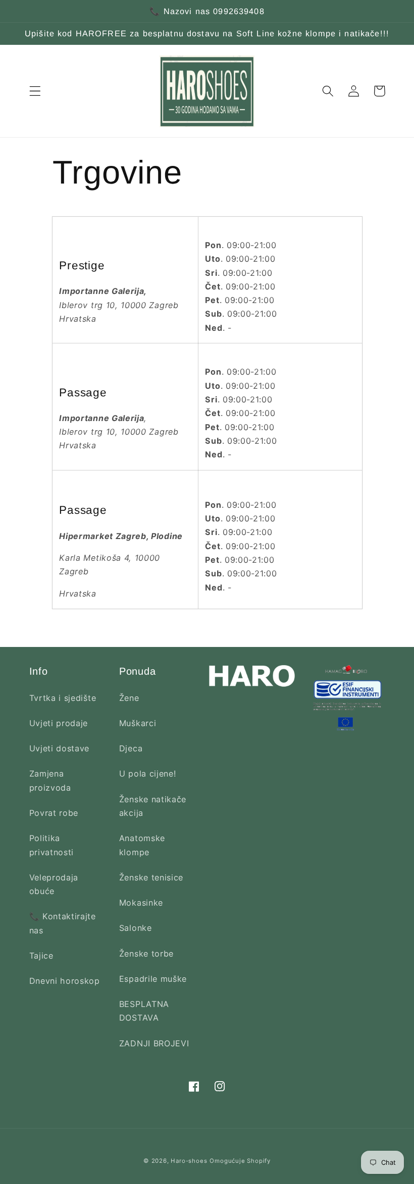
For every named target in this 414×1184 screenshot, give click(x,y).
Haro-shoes (189, 1160)
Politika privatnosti (51, 845)
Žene (129, 698)
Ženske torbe (146, 954)
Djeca (130, 748)
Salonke (135, 928)
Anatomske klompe (142, 845)
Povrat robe (54, 813)
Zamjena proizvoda (50, 780)
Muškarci (138, 723)
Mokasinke (141, 903)
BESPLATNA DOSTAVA (144, 1011)
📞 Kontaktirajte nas (62, 923)
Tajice (41, 956)
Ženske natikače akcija (152, 806)
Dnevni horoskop (64, 981)
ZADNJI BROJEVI (154, 1043)
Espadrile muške (153, 979)
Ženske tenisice (151, 877)
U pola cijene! (147, 773)
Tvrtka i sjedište (62, 698)
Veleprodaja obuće (54, 884)
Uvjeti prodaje (58, 723)
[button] (35, 91)
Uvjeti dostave (59, 748)
